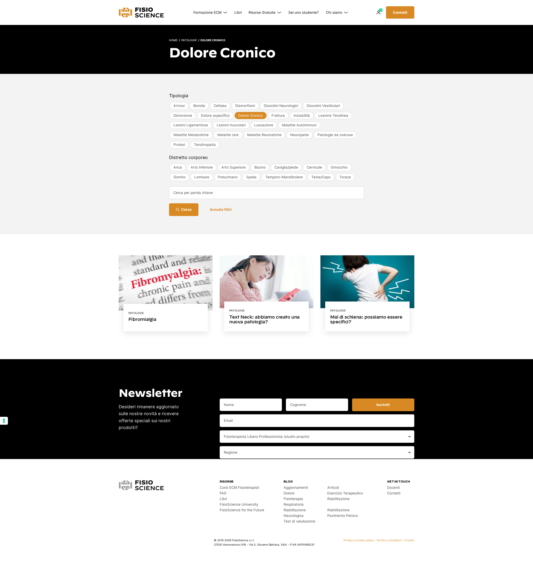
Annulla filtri (221, 209)
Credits (409, 540)
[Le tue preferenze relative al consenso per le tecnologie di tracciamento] (4, 421)
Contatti (400, 12)
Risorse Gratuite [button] (262, 12)
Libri (238, 12)
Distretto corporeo (188, 157)
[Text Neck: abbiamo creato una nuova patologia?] (267, 293)
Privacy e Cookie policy (358, 540)
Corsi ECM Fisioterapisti (239, 487)
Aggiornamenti (296, 487)
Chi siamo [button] (334, 12)
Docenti (393, 487)
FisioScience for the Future (242, 510)
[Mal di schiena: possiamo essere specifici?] (367, 293)
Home (173, 40)
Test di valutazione (299, 521)
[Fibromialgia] (166, 293)
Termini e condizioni (389, 540)
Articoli (333, 487)
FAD (223, 493)
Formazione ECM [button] (207, 12)
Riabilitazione (338, 499)
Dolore (289, 493)
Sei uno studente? (303, 12)
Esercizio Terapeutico (345, 493)
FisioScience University (239, 504)
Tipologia (178, 95)
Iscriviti (383, 405)
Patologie (189, 40)
